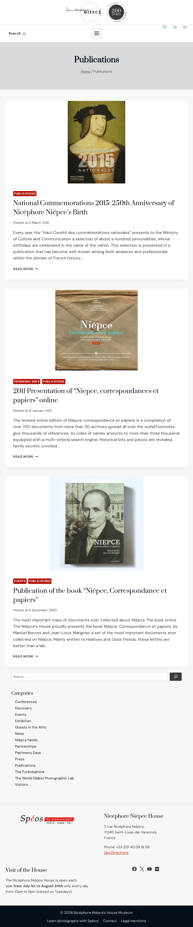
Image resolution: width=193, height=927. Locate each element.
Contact (110, 921)
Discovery (23, 708)
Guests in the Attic (31, 727)
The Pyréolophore (29, 771)
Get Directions (116, 852)
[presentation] (96, 142)
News (19, 733)
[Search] (176, 677)
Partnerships (25, 746)
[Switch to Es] (185, 33)
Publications (25, 193)
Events (20, 581)
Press (19, 759)
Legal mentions (133, 921)
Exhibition (23, 721)
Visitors (21, 784)
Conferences (26, 701)
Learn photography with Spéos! (73, 921)
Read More (25, 269)
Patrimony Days (26, 381)
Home (85, 71)
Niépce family (26, 740)
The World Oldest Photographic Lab (44, 778)
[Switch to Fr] (175, 33)
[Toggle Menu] (97, 33)
